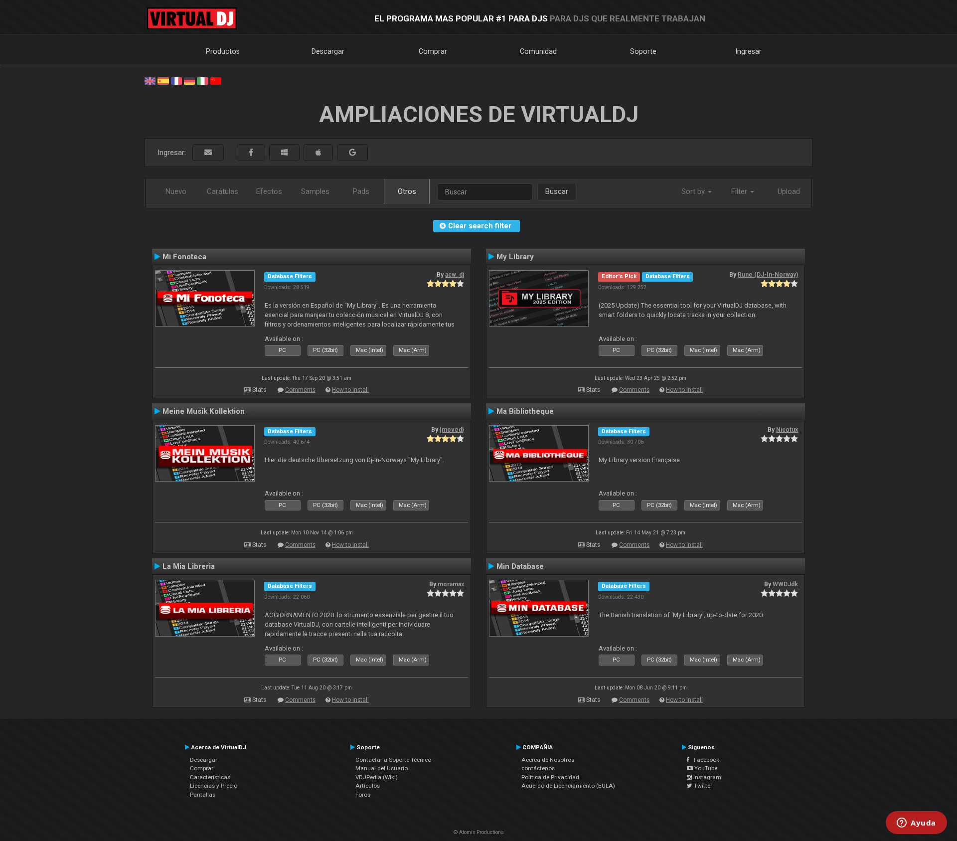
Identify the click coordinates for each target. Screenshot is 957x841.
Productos (223, 51)
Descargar (328, 51)
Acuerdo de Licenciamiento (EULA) (568, 785)
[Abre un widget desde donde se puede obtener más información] (916, 823)
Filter (740, 191)
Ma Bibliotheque (525, 411)
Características (210, 777)
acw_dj (454, 274)
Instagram (706, 777)
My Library (515, 256)
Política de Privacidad (550, 777)
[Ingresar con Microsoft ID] (284, 153)
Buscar (556, 191)
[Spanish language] (163, 80)
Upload (789, 191)
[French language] (176, 80)
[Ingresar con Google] (352, 153)
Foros (362, 794)
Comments (300, 389)
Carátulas (222, 191)
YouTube (705, 768)
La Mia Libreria (188, 566)
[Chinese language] (215, 80)
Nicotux (787, 429)
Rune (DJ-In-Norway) (768, 274)
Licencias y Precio (213, 785)
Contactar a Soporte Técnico (393, 759)
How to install (350, 389)
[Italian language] (202, 80)
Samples (315, 191)
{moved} (452, 429)
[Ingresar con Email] (208, 153)
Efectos (269, 191)
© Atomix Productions (479, 832)
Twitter (702, 785)
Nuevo (175, 191)
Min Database (520, 566)
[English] (150, 80)
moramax (451, 584)
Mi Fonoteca (184, 256)
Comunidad (538, 51)
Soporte (643, 51)
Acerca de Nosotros (547, 759)
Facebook (704, 759)
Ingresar (749, 51)
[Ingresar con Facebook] (251, 153)
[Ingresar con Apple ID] (318, 153)
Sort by (694, 191)
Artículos (367, 785)
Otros (407, 191)
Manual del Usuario (381, 768)
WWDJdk (785, 584)
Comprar (433, 51)
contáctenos (538, 768)
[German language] (189, 80)
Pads (361, 191)
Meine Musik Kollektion (203, 411)
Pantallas (202, 794)
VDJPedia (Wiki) (376, 777)
